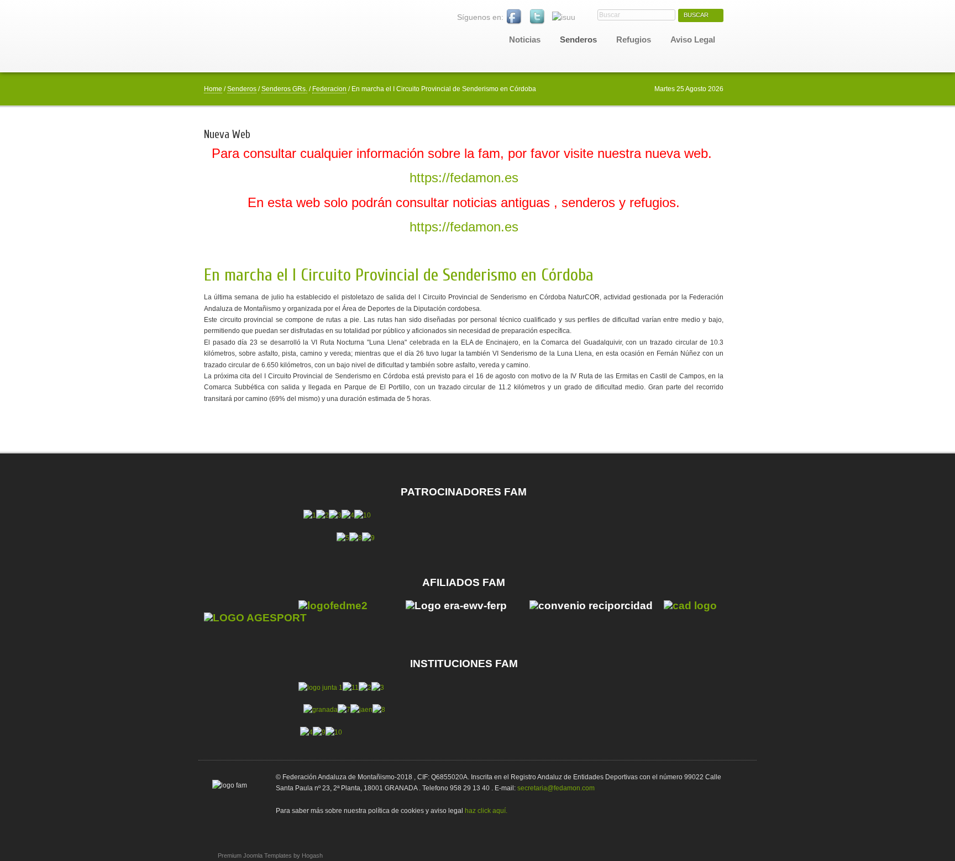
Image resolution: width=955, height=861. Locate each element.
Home (213, 89)
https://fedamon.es (464, 177)
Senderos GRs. (284, 89)
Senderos (241, 89)
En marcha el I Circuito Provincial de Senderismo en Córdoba (399, 275)
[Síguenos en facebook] (514, 17)
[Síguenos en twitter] (538, 17)
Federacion (329, 89)
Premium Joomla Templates (255, 855)
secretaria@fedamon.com (556, 788)
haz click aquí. (486, 811)
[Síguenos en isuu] (563, 17)
